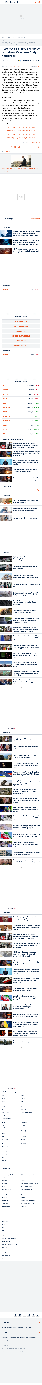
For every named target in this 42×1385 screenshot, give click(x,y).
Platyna (4, 1136)
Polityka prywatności (23, 1351)
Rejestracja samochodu (27, 1203)
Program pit (5, 1221)
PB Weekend (5, 1197)
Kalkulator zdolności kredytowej (10, 1250)
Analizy (23, 1139)
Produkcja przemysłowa (27, 1131)
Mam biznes (5, 1337)
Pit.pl (19, 1335)
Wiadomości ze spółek (7, 1149)
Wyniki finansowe (21, 326)
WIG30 (3, 1098)
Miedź (3, 1128)
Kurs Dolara (24, 1107)
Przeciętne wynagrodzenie (28, 1128)
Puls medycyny (24, 1337)
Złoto (3, 1125)
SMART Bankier (6, 1241)
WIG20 (3, 1101)
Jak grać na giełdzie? (7, 1175)
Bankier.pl (4, 37)
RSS (25, 1325)
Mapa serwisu (28, 1327)
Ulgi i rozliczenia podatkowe (9, 1238)
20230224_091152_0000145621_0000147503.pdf (21, 138)
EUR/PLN (23, 1098)
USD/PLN (23, 1101)
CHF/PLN (23, 1104)
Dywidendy (14, 44)
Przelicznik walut (6, 1189)
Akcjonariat (21, 331)
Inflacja (23, 1125)
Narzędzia (21, 44)
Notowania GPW (6, 42)
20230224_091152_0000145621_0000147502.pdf (21, 134)
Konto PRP (24, 1180)
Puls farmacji (32, 1337)
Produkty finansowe (7, 1327)
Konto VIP (4, 1195)
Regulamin (4, 1351)
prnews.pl (35, 1335)
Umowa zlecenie (25, 1178)
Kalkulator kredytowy (26, 1192)
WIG (3, 1104)
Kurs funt (4, 1186)
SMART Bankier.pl (12, 1335)
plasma (8, 151)
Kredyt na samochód (26, 1189)
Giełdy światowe (22, 42)
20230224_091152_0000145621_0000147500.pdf (21, 127)
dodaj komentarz (35, 218)
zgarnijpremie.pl (6, 1340)
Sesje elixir (4, 1247)
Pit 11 (3, 1236)
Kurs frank (4, 1183)
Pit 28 (3, 1233)
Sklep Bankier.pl (6, 1255)
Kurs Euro (23, 1109)
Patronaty (20, 1325)
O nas (3, 1325)
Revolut (23, 1195)
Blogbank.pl (5, 1200)
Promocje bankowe (7, 1212)
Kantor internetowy (7, 1192)
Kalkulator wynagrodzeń (27, 1175)
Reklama (8, 1325)
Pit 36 (3, 1224)
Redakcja (14, 1325)
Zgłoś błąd (21, 1327)
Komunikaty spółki (21, 346)
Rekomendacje (33, 42)
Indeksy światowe (6, 1118)
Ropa (3, 1131)
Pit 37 (3, 1227)
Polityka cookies (12, 1351)
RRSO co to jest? (25, 1206)
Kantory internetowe (26, 1112)
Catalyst (4, 1115)
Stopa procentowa (6, 1206)
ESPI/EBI (14, 42)
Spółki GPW (5, 1146)
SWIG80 (4, 1109)
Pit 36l (3, 1230)
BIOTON (4, 1160)
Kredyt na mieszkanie (26, 1186)
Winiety (23, 1197)
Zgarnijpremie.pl (6, 1203)
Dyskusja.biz (12, 1337)
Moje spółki (5, 1154)
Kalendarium (6, 44)
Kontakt (15, 1327)
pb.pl (18, 1337)
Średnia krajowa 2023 (7, 1209)
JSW (3, 1163)
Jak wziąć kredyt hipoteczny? (28, 1200)
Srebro (3, 1133)
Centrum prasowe (31, 1325)
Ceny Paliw (5, 1139)
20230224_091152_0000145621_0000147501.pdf (21, 131)
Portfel (27, 44)
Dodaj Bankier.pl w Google (31, 60)
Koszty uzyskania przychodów (9, 1244)
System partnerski (27, 1335)
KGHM (3, 1157)
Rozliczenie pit (5, 1218)
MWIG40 (4, 1107)
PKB (22, 1133)
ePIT (3, 1258)
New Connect (5, 1112)
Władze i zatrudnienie (21, 336)
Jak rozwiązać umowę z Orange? (30, 1183)
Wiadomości (21, 37)
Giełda (15, 37)
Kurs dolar (4, 1180)
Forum (32, 44)
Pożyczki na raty (6, 1253)
